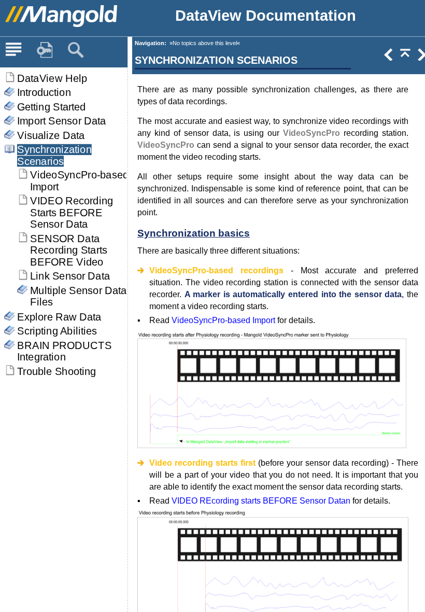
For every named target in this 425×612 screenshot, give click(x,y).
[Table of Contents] (13, 50)
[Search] (75, 50)
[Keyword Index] (44, 50)
